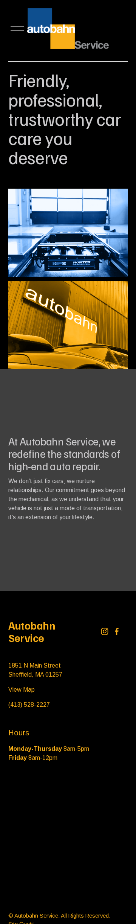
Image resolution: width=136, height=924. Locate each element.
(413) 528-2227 (29, 704)
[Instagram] (104, 631)
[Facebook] (117, 631)
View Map (21, 689)
